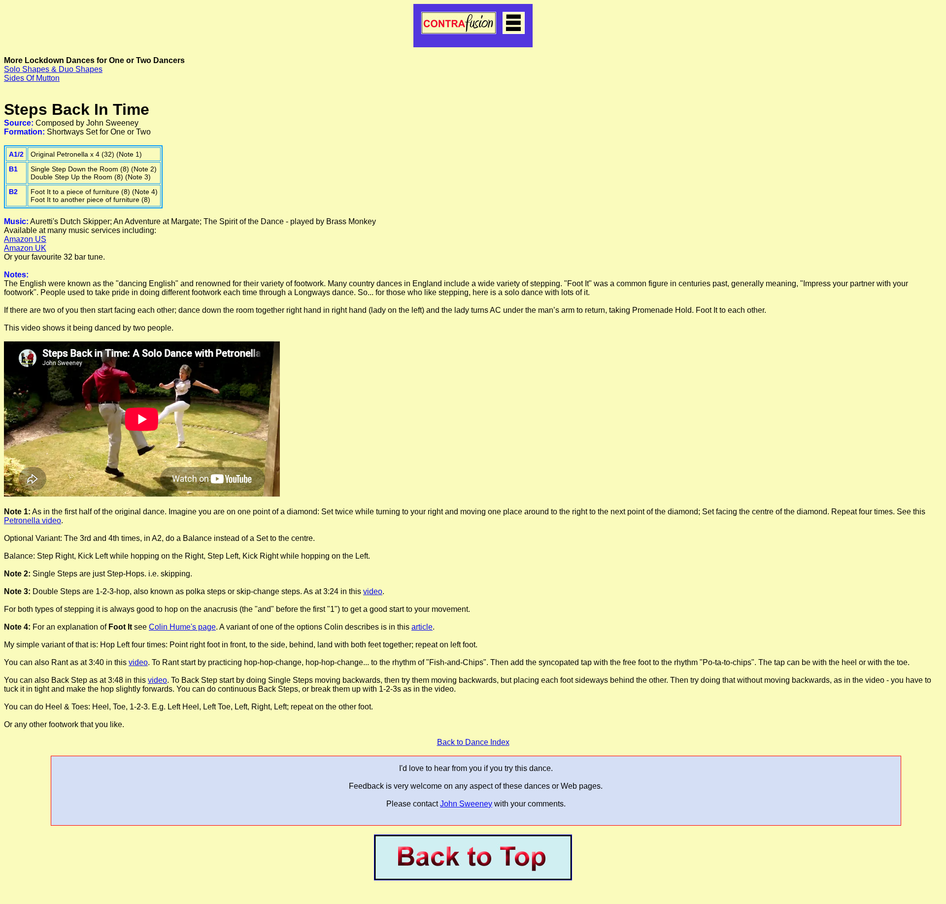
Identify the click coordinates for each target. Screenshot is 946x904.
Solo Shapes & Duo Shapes (53, 69)
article (422, 627)
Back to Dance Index (473, 742)
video (372, 591)
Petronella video (32, 520)
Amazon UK (25, 248)
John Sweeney (466, 804)
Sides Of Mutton (32, 78)
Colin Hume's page (182, 627)
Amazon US (25, 239)
